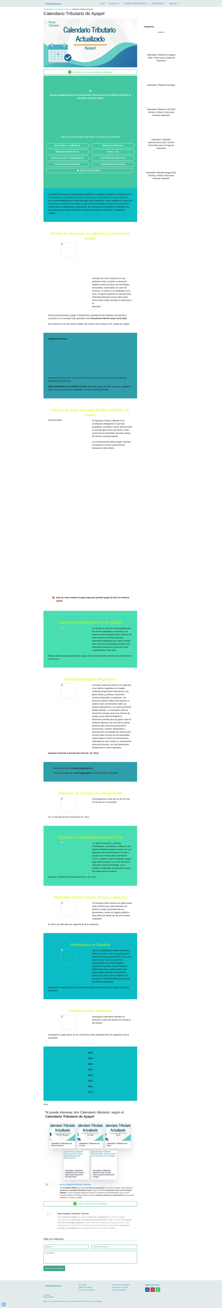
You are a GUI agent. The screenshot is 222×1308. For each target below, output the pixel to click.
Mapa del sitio (48, 1297)
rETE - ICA (113, 152)
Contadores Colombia (120, 1287)
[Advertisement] (90, 118)
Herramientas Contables (121, 1285)
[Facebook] (147, 1289)
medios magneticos (67, 152)
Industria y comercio (67, 146)
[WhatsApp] (158, 1289)
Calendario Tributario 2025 (135, 3)
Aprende (172, 3)
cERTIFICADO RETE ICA (113, 158)
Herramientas (157, 3)
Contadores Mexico (119, 1290)
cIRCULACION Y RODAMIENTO (67, 158)
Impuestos (113, 3)
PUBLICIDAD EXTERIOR (67, 164)
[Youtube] (153, 1289)
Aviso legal (82, 1285)
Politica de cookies (85, 1287)
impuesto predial (113, 146)
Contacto (46, 1295)
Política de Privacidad (86, 1290)
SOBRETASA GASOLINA (113, 164)
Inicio (103, 3)
